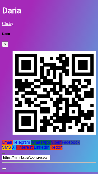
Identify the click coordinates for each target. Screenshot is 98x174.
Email (7, 142)
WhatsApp (41, 142)
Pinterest (25, 147)
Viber (56, 142)
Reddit (56, 147)
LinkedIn (42, 147)
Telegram (22, 142)
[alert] (4, 169)
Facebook (71, 142)
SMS (7, 147)
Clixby (7, 23)
